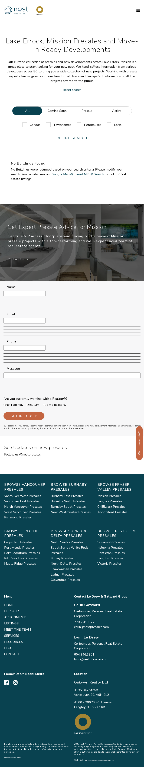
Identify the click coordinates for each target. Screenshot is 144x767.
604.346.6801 (84, 654)
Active (116, 111)
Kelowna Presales (110, 547)
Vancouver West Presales (22, 496)
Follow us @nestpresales (22, 454)
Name (11, 287)
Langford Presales (110, 558)
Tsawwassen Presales (66, 569)
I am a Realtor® (55, 405)
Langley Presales (109, 501)
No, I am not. (14, 405)
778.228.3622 (84, 622)
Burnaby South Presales (68, 507)
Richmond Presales (18, 517)
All (27, 111)
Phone (11, 341)
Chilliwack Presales (111, 507)
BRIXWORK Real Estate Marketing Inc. (99, 760)
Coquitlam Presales (18, 542)
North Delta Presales (66, 563)
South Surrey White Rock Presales (69, 550)
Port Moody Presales (19, 547)
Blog (8, 648)
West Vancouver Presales (22, 512)
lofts (118, 125)
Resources (13, 642)
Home (9, 605)
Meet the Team (17, 629)
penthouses (92, 125)
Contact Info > (18, 259)
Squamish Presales (111, 542)
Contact (12, 654)
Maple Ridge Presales (20, 563)
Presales (12, 611)
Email (11, 314)
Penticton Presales (111, 553)
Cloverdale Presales (65, 580)
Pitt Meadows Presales (21, 558)
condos (35, 125)
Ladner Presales (62, 574)
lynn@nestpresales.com (91, 659)
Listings (11, 623)
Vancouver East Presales (22, 501)
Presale (86, 111)
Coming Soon (57, 111)
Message (13, 368)
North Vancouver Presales (23, 507)
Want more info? (139, 443)
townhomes (62, 125)
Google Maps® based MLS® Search (78, 174)
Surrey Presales (62, 558)
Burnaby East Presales (67, 496)
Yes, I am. (34, 405)
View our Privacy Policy (12, 758)
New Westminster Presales (71, 512)
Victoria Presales (109, 563)
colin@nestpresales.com (91, 627)
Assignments (15, 617)
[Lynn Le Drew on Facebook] (6, 682)
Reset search (72, 90)
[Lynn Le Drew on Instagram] (15, 682)
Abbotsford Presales (112, 512)
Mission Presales (109, 496)
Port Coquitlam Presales (22, 553)
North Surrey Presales (67, 542)
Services (11, 636)
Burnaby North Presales (68, 501)
